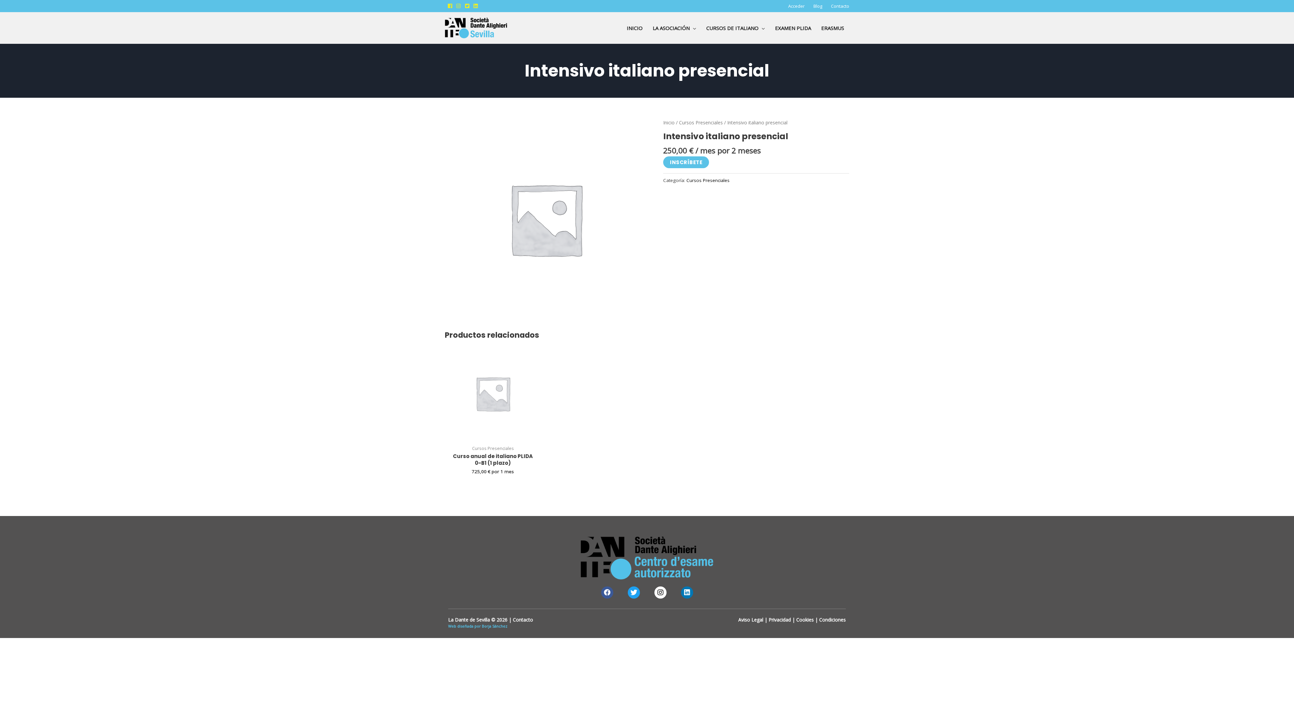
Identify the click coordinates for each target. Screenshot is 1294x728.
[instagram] (459, 5)
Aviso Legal (750, 619)
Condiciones (832, 619)
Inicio (669, 122)
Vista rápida (492, 435)
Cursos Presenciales (701, 122)
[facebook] (451, 5)
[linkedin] (476, 5)
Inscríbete (686, 162)
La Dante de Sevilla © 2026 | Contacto (490, 619)
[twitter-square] (468, 5)
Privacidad (780, 619)
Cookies (805, 619)
